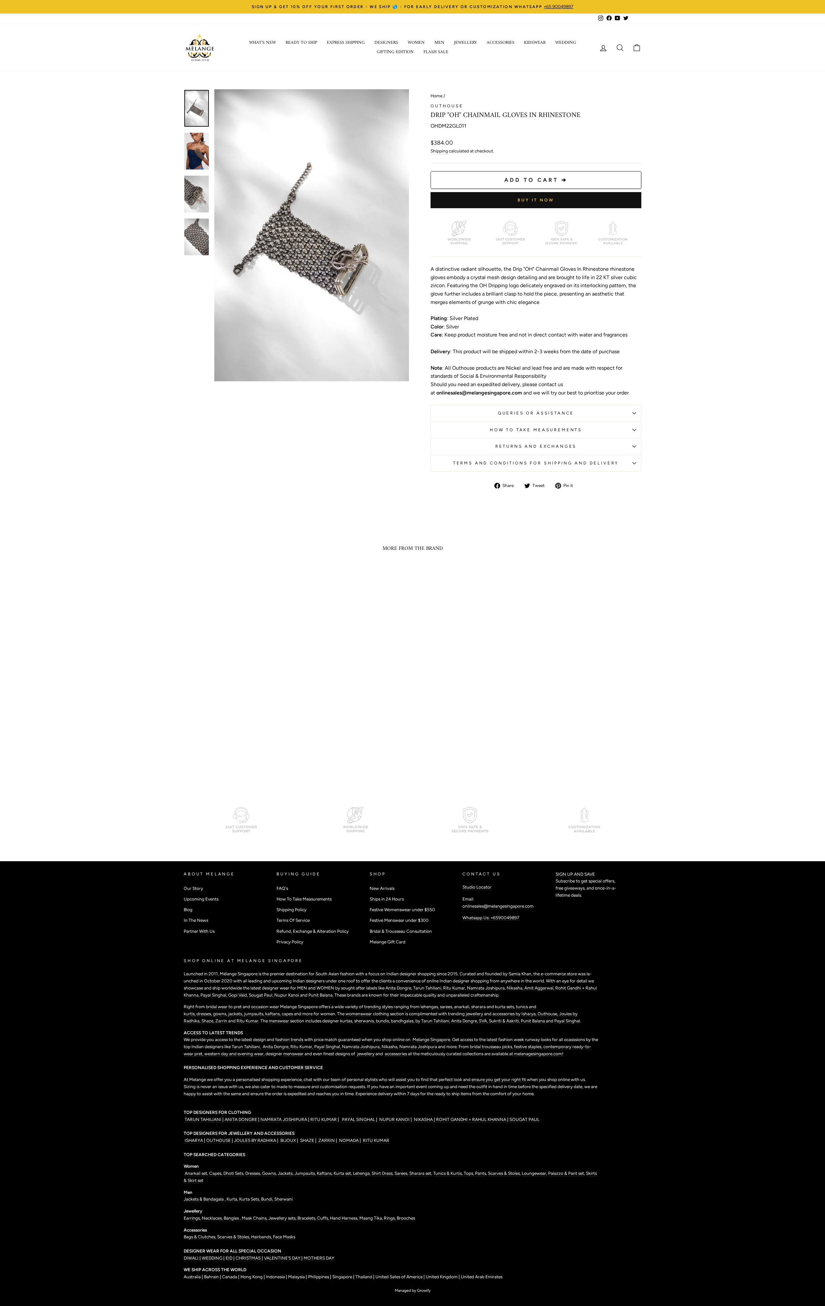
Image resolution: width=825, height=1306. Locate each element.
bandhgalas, (403, 1020)
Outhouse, (548, 1013)
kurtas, (346, 1020)
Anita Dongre (398, 987)
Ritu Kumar (454, 987)
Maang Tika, (371, 1218)
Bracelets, (307, 1218)
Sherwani (283, 1199)
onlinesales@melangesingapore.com (498, 906)
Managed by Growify (413, 1290)
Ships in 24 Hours (387, 899)
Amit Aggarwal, (539, 987)
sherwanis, (365, 1020)
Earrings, (193, 1218)
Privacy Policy (290, 941)
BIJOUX (288, 1140)
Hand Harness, (344, 1218)
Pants (480, 1173)
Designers (386, 43)
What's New (262, 43)
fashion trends (289, 1039)
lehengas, (430, 1006)
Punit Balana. (321, 995)
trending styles (378, 1006)
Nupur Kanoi (286, 995)
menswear (279, 1020)
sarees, (447, 1006)
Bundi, (267, 1199)
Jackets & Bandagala (204, 1199)
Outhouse (447, 105)
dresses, (205, 1013)
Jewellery (465, 43)
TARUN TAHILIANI (203, 1119)
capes (288, 1013)
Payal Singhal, (214, 995)
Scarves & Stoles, (234, 1236)
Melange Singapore (431, 1039)
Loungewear (534, 1173)
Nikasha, (515, 987)
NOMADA (349, 1140)
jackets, (236, 1013)
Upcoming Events (201, 899)
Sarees (400, 1173)
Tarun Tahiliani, (428, 987)
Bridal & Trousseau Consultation (401, 931)
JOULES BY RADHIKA (255, 1140)
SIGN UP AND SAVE (575, 874)
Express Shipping (346, 43)
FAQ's (282, 888)
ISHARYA (194, 1140)
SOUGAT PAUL (524, 1119)
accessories (503, 1013)
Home (436, 95)
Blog (188, 909)
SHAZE (307, 1140)
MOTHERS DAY (319, 1258)
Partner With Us (199, 931)
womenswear (358, 1013)
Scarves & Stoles (504, 1173)
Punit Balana (533, 1020)
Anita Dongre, (465, 1020)
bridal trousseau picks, (492, 1046)
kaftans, (273, 1013)
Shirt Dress (382, 1173)
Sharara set (419, 1173)
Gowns (269, 1173)
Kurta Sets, (250, 1199)
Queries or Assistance (536, 413)
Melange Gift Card (387, 941)
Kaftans (324, 1173)
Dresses (252, 1173)
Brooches (406, 1218)
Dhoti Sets (233, 1173)
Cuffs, (323, 1218)
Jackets (285, 1173)
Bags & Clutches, (200, 1236)
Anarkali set (195, 1173)
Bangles (232, 1218)
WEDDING (212, 1258)
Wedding (565, 43)
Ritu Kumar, (302, 1046)
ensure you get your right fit (499, 1079)
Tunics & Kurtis (447, 1173)
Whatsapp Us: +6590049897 (490, 917)
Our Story (193, 888)
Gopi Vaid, (238, 995)
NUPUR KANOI (394, 1119)
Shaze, (208, 1020)
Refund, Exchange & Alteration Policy (313, 931)
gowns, (220, 1013)
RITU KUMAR (324, 1119)
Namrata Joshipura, (362, 1046)
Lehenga (361, 1173)
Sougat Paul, (261, 995)
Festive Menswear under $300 (399, 920)
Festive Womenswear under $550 (402, 909)
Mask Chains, (255, 1218)
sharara (479, 1006)
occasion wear (265, 1006)
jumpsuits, (254, 1013)
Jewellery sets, (282, 1218)
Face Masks (284, 1236)
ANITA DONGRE (241, 1119)
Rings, (390, 1218)
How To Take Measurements (536, 429)
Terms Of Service (293, 920)
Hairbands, (262, 1236)
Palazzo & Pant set (566, 1173)
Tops (468, 1173)
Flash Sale (435, 52)
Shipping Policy (291, 909)
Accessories (500, 43)
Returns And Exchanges (536, 446)
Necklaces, (213, 1218)
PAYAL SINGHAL (358, 1119)
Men (439, 43)
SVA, (484, 1020)
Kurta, (232, 1199)
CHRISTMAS (248, 1258)
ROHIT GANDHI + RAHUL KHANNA (471, 1119)
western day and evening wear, (235, 1053)
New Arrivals (382, 888)
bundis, (383, 1020)
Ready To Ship (301, 43)
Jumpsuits (305, 1173)
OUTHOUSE (219, 1140)
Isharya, (529, 1013)
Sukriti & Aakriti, (505, 1020)
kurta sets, (505, 1006)
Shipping (439, 150)
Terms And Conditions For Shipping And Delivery (536, 463)
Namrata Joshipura (486, 987)
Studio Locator (476, 887)
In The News (196, 920)
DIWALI (191, 1258)
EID (229, 1258)
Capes (214, 1173)
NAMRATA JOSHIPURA (283, 1119)
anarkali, (462, 1006)
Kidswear (535, 43)
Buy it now (536, 200)
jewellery (474, 1013)
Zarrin (221, 1020)
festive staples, (528, 1046)
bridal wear (217, 1006)
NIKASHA (423, 1119)
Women (416, 43)
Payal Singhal (567, 1020)
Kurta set (342, 1173)
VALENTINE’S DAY (282, 1258)
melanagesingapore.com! (538, 1053)
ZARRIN (326, 1140)
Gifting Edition (395, 52)
